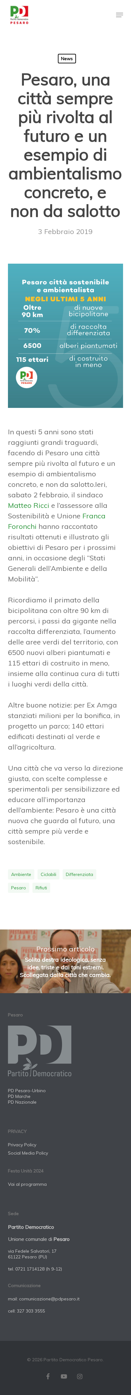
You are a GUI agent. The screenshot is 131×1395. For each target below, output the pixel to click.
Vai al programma (27, 1184)
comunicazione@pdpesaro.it (49, 1299)
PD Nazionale (22, 1102)
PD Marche (19, 1096)
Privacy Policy (22, 1145)
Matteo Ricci (28, 505)
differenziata (79, 874)
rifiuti (41, 888)
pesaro (18, 888)
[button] (119, 15)
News (67, 58)
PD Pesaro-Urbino (27, 1090)
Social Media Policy (28, 1153)
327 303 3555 (31, 1311)
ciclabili (48, 874)
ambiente (21, 874)
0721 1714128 (30, 1269)
